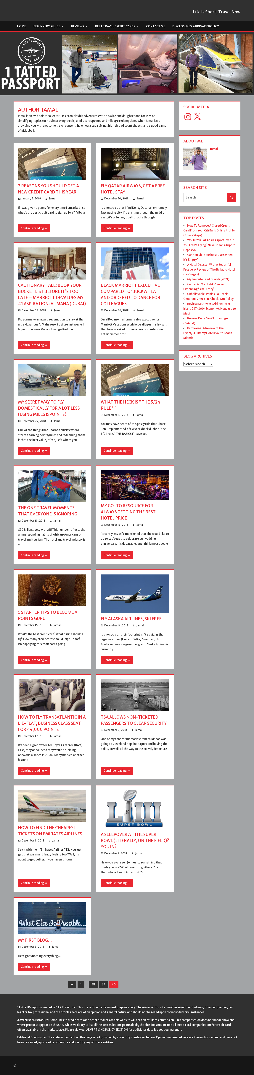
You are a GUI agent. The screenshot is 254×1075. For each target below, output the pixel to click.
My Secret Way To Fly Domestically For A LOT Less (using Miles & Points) (49, 408)
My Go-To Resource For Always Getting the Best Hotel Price (128, 512)
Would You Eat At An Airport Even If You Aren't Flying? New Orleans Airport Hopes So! (209, 245)
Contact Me (155, 26)
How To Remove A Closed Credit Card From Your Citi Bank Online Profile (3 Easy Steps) (209, 230)
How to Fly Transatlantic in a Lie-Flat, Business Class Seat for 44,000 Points (52, 723)
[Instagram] (187, 116)
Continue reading (32, 228)
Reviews (77, 26)
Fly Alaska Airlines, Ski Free (131, 618)
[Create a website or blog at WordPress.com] (15, 1065)
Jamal (52, 198)
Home (21, 26)
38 (93, 984)
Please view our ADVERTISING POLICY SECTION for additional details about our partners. (124, 1029)
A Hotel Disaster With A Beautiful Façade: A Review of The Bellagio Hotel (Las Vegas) (209, 269)
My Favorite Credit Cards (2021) (208, 279)
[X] (197, 116)
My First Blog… (35, 940)
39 (103, 984)
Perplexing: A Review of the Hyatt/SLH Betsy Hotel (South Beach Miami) (207, 333)
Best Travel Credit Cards (115, 26)
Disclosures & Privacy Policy (195, 26)
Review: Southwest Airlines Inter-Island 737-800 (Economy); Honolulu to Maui (209, 308)
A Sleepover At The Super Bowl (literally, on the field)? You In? (135, 840)
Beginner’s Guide (46, 26)
